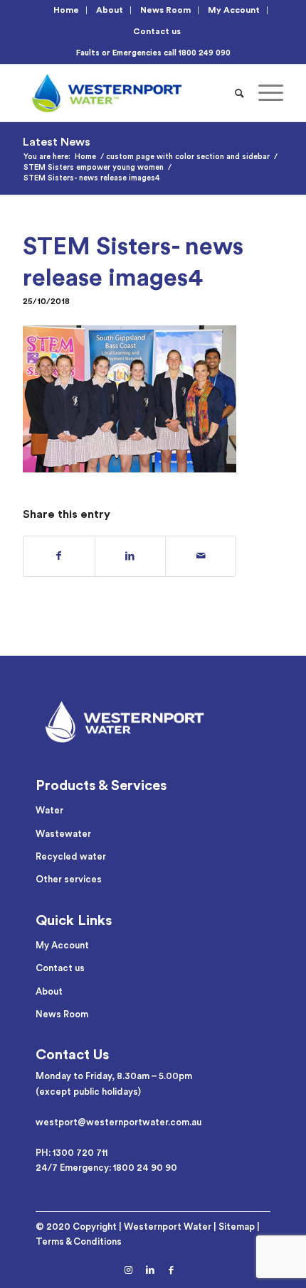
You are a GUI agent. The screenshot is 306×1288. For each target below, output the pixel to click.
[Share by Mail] (201, 556)
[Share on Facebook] (58, 556)
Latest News (56, 142)
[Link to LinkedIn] (150, 1270)
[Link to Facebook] (171, 1270)
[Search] (239, 93)
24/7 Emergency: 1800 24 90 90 (106, 1167)
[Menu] (263, 93)
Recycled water (71, 856)
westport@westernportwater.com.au (118, 1122)
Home (66, 10)
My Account (234, 10)
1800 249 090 (205, 53)
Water (49, 810)
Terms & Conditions (79, 1241)
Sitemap (236, 1226)
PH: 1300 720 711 (71, 1152)
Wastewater (63, 833)
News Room (165, 10)
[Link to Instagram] (128, 1270)
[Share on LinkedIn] (130, 556)
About (109, 10)
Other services (69, 879)
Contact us (157, 31)
